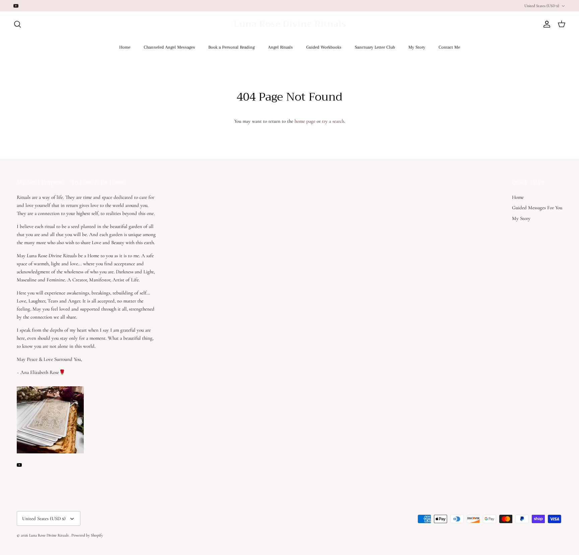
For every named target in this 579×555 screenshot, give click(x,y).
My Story (416, 47)
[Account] (545, 24)
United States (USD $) (541, 5)
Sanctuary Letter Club (375, 47)
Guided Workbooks (323, 47)
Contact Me (449, 47)
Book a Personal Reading (231, 47)
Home (124, 47)
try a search (333, 121)
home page (305, 121)
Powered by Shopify (87, 535)
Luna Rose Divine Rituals (49, 535)
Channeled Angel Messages (169, 47)
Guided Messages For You (537, 208)
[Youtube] (15, 5)
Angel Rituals (280, 47)
